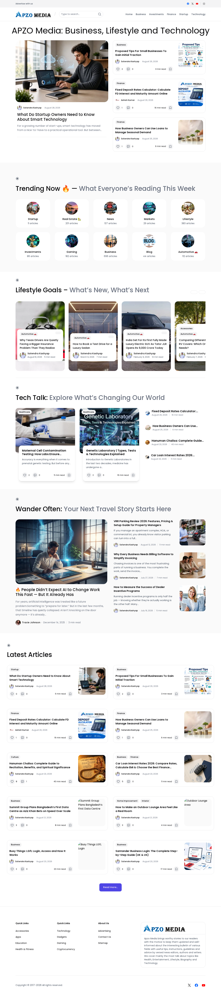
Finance (121, 83)
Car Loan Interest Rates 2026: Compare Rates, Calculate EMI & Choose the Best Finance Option (174, 455)
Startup (15, 669)
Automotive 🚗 (28, 334)
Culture (15, 757)
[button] (204, 3)
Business (121, 44)
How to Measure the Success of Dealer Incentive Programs (139, 589)
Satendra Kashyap (32, 107)
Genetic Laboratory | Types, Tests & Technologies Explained (111, 452)
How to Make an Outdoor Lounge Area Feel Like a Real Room (147, 809)
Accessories (187, 328)
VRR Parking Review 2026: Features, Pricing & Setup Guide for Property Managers (143, 523)
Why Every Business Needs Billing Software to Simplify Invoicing (143, 556)
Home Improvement (127, 800)
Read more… (110, 887)
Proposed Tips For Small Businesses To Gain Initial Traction (140, 53)
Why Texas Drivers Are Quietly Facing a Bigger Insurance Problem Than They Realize (39, 344)
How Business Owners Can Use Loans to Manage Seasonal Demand (141, 130)
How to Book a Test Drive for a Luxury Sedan (92, 346)
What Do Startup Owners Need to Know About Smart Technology (56, 117)
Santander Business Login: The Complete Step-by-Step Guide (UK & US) (147, 853)
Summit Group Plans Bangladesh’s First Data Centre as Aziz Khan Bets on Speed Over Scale (40, 809)
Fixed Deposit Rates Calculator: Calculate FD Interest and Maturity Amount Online (143, 91)
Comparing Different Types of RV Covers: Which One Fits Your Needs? (199, 344)
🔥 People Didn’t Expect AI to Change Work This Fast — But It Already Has (58, 592)
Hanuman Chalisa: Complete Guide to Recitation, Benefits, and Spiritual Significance (177, 440)
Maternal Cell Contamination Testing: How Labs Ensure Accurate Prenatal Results (44, 452)
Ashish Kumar (128, 100)
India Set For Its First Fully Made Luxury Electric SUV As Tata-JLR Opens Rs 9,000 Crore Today (146, 344)
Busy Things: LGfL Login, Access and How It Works (37, 853)
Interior (145, 800)
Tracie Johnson (31, 622)
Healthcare (24, 412)
